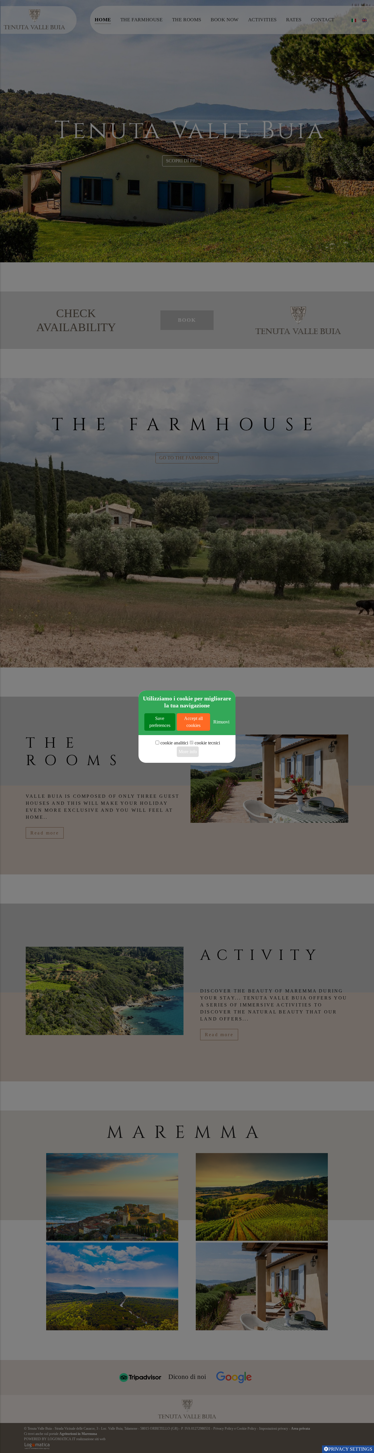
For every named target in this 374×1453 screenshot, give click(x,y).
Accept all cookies (193, 722)
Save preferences (159, 722)
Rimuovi (221, 721)
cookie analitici (174, 742)
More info (188, 751)
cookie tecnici (207, 742)
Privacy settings (350, 1449)
